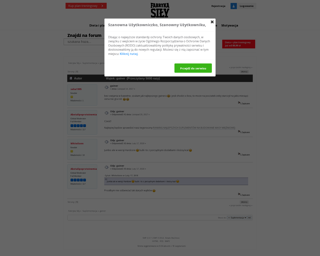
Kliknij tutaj (129, 54)
